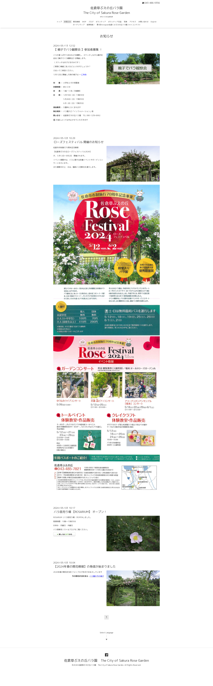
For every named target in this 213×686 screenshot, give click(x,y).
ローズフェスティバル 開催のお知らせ (79, 142)
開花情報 (76, 22)
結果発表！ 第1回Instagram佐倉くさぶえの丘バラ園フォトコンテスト (114, 25)
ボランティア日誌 (114, 22)
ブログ (91, 22)
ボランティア (101, 22)
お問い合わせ (143, 22)
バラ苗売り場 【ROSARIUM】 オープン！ (80, 512)
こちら (84, 74)
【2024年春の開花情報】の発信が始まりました (85, 566)
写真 (125, 22)
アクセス (132, 22)
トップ (59, 22)
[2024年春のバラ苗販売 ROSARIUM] (64, 536)
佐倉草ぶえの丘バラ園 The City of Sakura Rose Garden (106, 660)
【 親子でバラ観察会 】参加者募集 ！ (78, 49)
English (153, 22)
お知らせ (67, 22)
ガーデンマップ (78, 25)
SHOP (84, 22)
